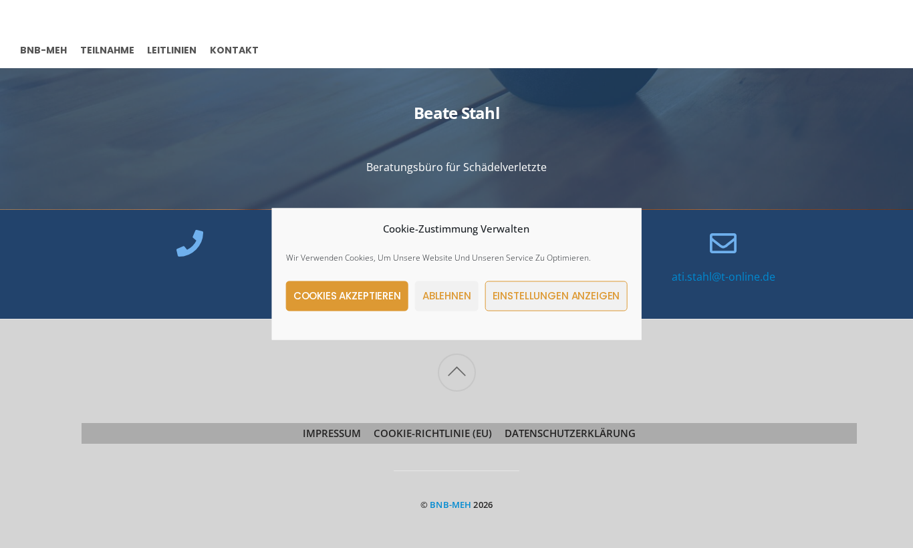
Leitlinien (172, 49)
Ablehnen (446, 296)
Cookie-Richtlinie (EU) (433, 433)
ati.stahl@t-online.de (723, 276)
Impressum (332, 433)
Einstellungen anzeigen (556, 296)
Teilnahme (107, 49)
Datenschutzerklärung (570, 433)
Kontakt (234, 49)
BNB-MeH (43, 49)
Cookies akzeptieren (347, 296)
